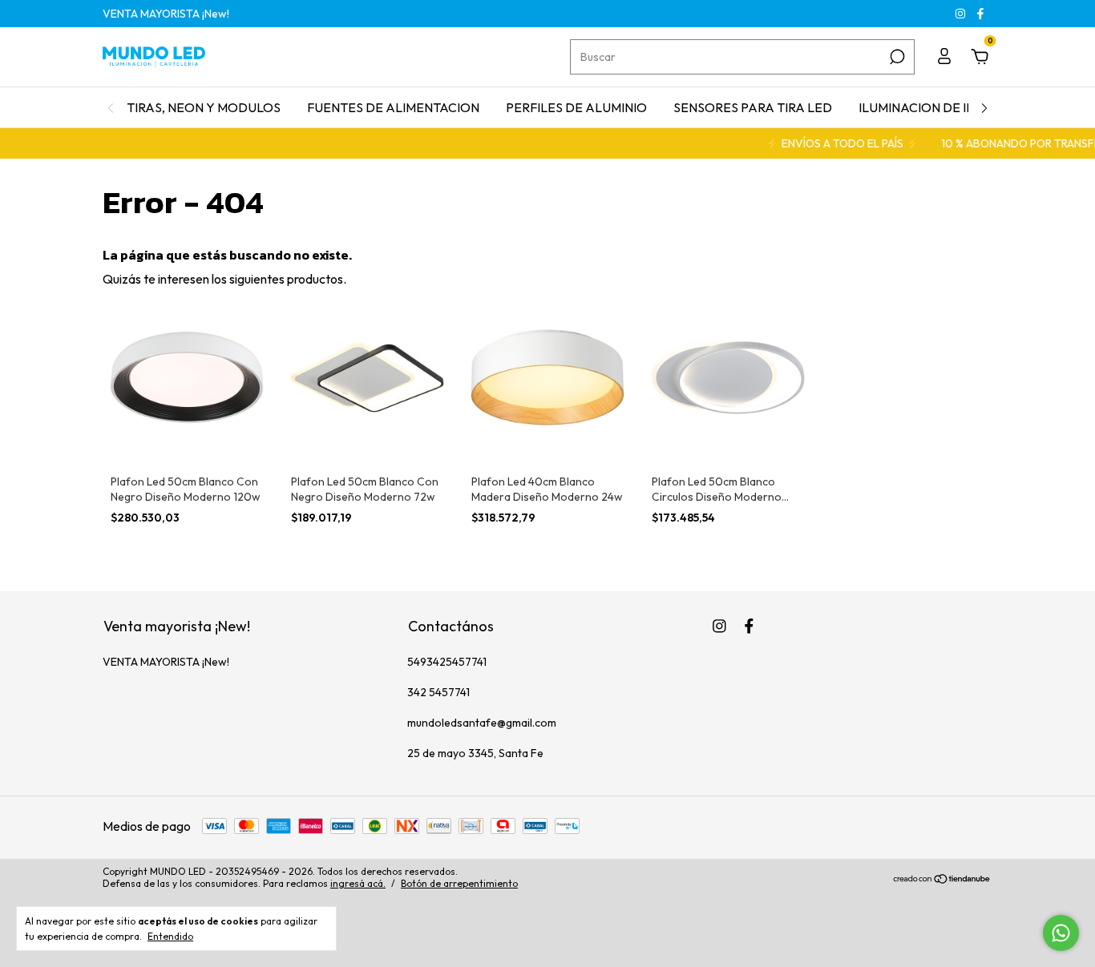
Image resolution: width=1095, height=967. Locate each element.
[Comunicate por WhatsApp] (1061, 933)
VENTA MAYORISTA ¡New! (166, 13)
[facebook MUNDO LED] (980, 13)
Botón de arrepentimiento (459, 883)
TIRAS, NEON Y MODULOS (204, 107)
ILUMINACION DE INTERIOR (939, 107)
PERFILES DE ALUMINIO (576, 107)
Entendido (170, 936)
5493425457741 (447, 662)
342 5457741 (438, 692)
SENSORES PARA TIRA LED (752, 107)
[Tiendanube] (942, 880)
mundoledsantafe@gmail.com (481, 722)
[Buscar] (896, 57)
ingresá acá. (358, 883)
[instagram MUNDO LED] (961, 13)
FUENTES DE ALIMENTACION (393, 107)
